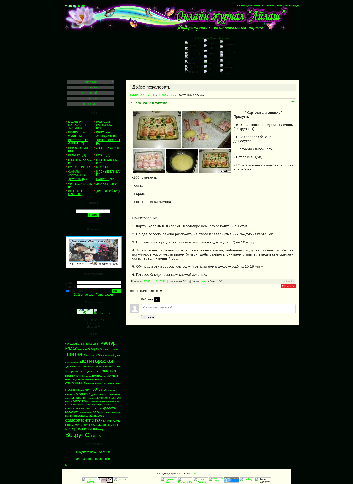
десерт (92, 349)
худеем (115, 394)
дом (83, 343)
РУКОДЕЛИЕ (76, 166)
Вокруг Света (83, 435)
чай (81, 412)
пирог (68, 425)
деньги (74, 405)
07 (172, 95)
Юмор (79, 375)
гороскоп (104, 361)
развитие (89, 379)
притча (73, 354)
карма (89, 344)
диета (94, 355)
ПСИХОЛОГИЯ (78, 147)
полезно (114, 349)
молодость (72, 412)
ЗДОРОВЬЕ (103, 183)
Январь (163, 95)
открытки (98, 379)
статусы (86, 371)
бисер (87, 401)
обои (104, 366)
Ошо (67, 404)
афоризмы (73, 371)
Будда (96, 412)
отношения (75, 383)
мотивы (89, 429)
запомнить (76, 290)
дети (86, 360)
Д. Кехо (94, 394)
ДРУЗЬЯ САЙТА (106, 191)
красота (109, 408)
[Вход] (157, 299)
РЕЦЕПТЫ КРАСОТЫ (75, 192)
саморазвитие (79, 420)
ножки (75, 390)
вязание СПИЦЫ (106, 159)
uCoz (193, 473)
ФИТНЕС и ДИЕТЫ (80, 183)
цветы (74, 343)
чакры (108, 420)
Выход (270, 5)
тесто (88, 389)
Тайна (100, 420)
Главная (240, 5)
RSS (81, 6)
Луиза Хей (115, 398)
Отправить (148, 317)
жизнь (81, 379)
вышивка (101, 424)
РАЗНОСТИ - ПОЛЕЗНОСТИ (106, 123)
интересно (114, 401)
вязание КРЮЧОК (79, 159)
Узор (67, 416)
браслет (111, 390)
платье (68, 362)
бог (67, 343)
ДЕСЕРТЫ (74, 179)
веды (81, 415)
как (95, 389)
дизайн (69, 366)
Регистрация (292, 5)
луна (93, 401)
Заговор (88, 366)
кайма (116, 420)
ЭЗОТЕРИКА (104, 147)
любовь (114, 366)
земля (68, 390)
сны (88, 404)
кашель (70, 394)
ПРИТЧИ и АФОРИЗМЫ (104, 134)
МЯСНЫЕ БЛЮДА (108, 171)
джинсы (81, 405)
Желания (105, 412)
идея (81, 390)
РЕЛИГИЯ (74, 155)
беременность (83, 408)
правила (115, 412)
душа (101, 416)
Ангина (75, 362)
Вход (279, 5)
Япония (102, 355)
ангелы (87, 412)
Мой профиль (256, 5)
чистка (114, 383)
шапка (97, 408)
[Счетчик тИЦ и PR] (105, 482)
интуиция (70, 375)
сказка (109, 355)
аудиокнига (102, 401)
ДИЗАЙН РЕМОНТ (108, 140)
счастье (95, 404)
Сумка (117, 355)
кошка (68, 401)
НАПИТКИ (102, 179)
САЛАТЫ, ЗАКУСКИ (74, 173)
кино (95, 371)
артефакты (90, 425)
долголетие (101, 375)
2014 (151, 95)
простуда (71, 379)
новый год (112, 424)
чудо (104, 389)
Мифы (73, 416)
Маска (86, 355)
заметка (108, 370)
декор (96, 343)
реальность (105, 404)
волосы (78, 401)
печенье (87, 376)
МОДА (100, 166)
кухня (68, 398)
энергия (77, 424)
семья (90, 383)
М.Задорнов (104, 349)
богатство (92, 398)
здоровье (104, 394)
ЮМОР (100, 155)
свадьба (97, 367)
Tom (202, 281)
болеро (101, 430)
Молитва (83, 394)
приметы (78, 366)
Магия (115, 375)
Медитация (79, 397)
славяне (91, 415)
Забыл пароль (83, 294)
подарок (82, 349)
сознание (70, 408)
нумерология (102, 383)
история (73, 429)
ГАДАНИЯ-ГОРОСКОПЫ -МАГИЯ (77, 124)
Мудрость (102, 398)
